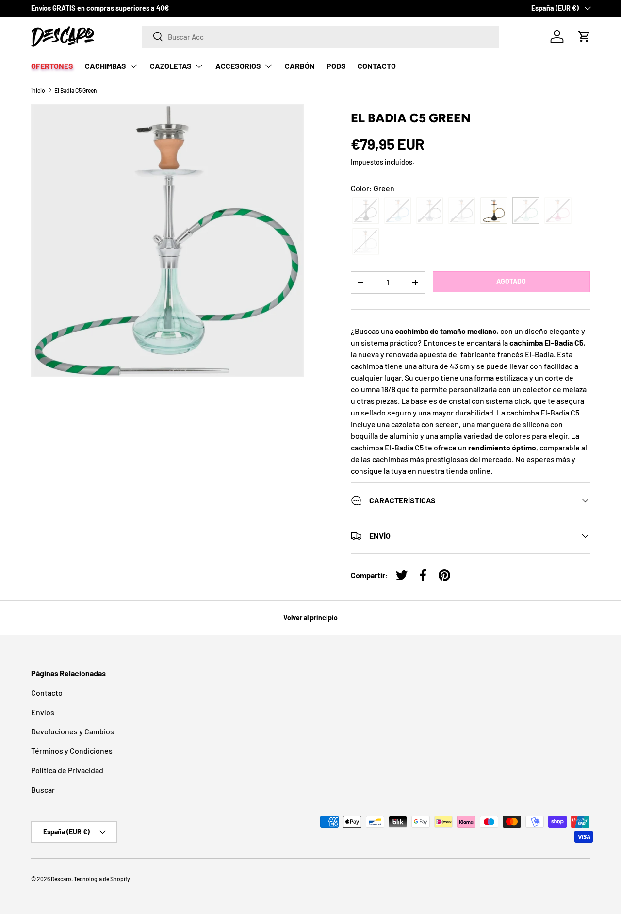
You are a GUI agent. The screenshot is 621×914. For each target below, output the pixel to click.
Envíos (42, 711)
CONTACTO (377, 65)
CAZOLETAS (171, 65)
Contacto (47, 692)
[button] (584, 36)
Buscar (43, 789)
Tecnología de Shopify (102, 878)
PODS (336, 65)
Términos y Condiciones (72, 750)
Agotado (511, 281)
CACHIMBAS (105, 65)
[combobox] (320, 36)
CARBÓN (300, 65)
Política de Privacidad (67, 770)
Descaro (61, 878)
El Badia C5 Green (75, 90)
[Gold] (494, 211)
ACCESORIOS (238, 65)
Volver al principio (310, 618)
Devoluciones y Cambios (72, 731)
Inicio (38, 90)
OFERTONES (52, 65)
